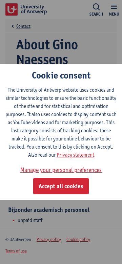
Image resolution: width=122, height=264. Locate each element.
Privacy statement (75, 155)
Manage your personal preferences (61, 169)
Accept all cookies (61, 186)
